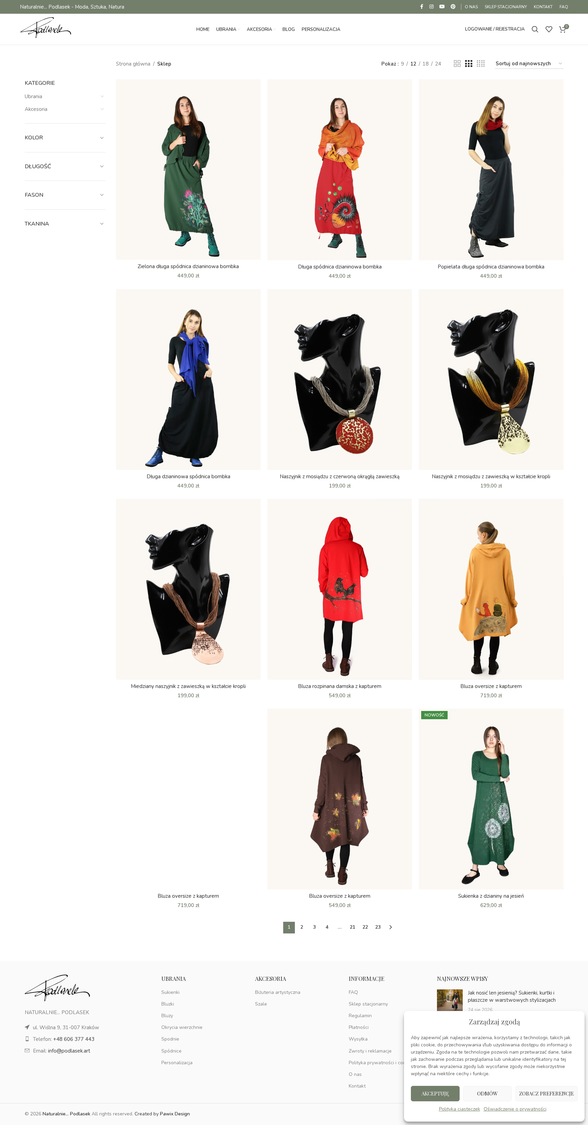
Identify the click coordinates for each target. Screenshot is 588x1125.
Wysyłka (358, 1039)
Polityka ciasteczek (459, 1109)
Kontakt (357, 1086)
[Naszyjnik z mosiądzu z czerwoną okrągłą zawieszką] (339, 379)
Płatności (359, 1027)
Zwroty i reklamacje (370, 1051)
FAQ (353, 992)
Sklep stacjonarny (368, 1004)
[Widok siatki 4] (481, 64)
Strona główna (133, 63)
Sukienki (170, 992)
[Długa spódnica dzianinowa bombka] (339, 169)
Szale (261, 1004)
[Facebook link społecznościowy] (421, 7)
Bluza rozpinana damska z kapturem (339, 686)
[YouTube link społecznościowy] (442, 7)
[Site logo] (45, 28)
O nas (355, 1074)
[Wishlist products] (549, 29)
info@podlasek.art (69, 1050)
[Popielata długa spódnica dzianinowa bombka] (491, 169)
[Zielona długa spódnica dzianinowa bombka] (188, 169)
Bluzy (167, 1015)
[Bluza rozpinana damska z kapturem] (339, 589)
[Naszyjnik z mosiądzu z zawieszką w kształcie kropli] (491, 379)
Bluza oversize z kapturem (491, 686)
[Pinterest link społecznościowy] (453, 7)
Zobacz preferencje (546, 1093)
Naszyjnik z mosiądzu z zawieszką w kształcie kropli (491, 476)
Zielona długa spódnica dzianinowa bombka (188, 266)
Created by (162, 1114)
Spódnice (171, 1051)
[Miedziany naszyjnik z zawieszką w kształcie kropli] (188, 589)
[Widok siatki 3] (468, 64)
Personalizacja (177, 1062)
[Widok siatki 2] (457, 64)
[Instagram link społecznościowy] (431, 7)
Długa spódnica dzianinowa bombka (340, 266)
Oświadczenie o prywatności (515, 1109)
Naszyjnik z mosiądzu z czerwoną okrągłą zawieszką (340, 476)
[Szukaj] (535, 29)
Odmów (487, 1093)
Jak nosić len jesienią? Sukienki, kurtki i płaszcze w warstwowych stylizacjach (512, 996)
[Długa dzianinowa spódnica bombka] (188, 379)
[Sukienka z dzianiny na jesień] (491, 799)
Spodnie (170, 1039)
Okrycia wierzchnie (182, 1027)
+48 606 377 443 (73, 1039)
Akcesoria (36, 109)
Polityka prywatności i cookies (381, 1062)
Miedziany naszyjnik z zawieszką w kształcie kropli (188, 686)
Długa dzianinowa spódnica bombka (188, 476)
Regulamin (360, 1015)
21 (352, 927)
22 (365, 927)
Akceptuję (435, 1093)
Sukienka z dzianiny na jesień (491, 896)
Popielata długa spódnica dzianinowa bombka (491, 266)
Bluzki (167, 1004)
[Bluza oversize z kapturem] (491, 589)
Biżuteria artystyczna (277, 992)
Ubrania (33, 96)
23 (378, 927)
